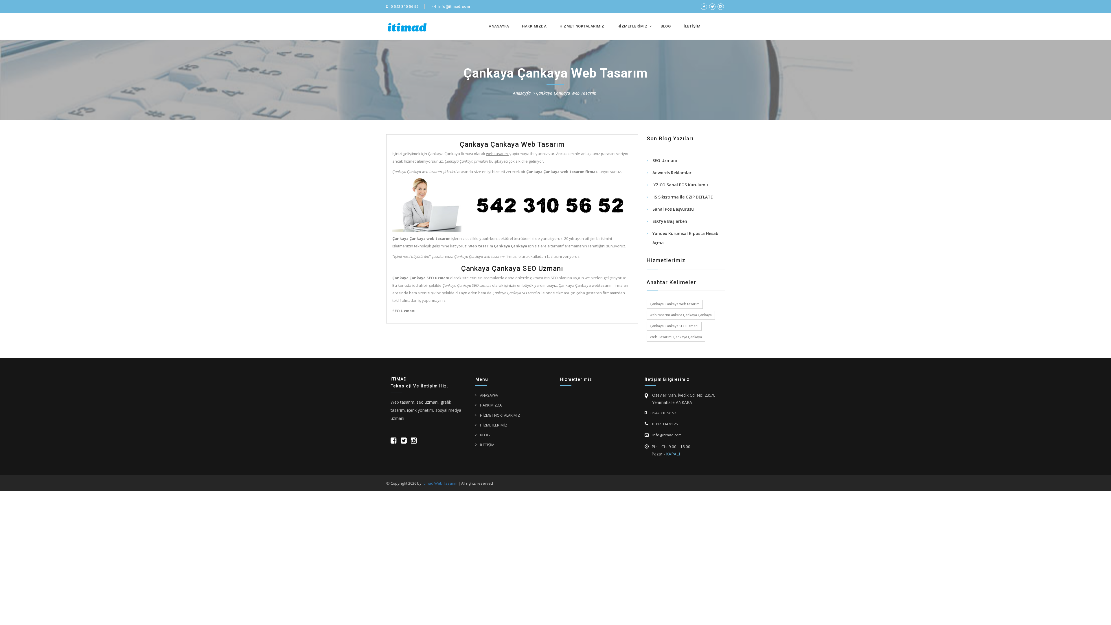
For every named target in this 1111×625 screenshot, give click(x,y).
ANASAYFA (499, 26)
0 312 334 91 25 (664, 424)
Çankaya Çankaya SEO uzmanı (674, 325)
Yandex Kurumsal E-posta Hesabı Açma (686, 238)
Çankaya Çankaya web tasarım (675, 304)
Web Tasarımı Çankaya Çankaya (676, 336)
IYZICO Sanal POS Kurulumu (680, 185)
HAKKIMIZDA (534, 26)
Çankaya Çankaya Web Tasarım (566, 93)
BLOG (666, 26)
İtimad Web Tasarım (439, 483)
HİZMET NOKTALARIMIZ (582, 26)
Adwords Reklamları (672, 172)
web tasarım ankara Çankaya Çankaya (681, 314)
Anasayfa (522, 93)
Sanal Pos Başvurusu (673, 209)
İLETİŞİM (692, 26)
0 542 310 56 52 (404, 6)
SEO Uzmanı (664, 160)
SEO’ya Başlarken (669, 221)
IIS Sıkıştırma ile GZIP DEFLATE (682, 197)
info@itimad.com (453, 6)
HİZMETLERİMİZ (632, 26)
